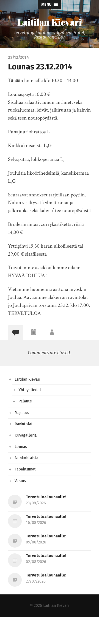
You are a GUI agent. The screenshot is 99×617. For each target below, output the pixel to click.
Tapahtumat (25, 469)
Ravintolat (24, 424)
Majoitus (22, 412)
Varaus (20, 480)
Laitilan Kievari (49, 22)
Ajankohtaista (26, 458)
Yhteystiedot (29, 390)
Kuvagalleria (26, 435)
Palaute (25, 401)
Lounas (21, 446)
